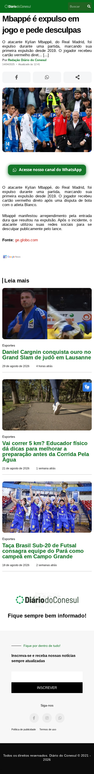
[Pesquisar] (89, 6)
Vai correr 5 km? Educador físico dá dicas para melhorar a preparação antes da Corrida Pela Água (45, 451)
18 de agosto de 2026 (15, 565)
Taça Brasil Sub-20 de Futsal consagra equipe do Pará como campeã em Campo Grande (43, 550)
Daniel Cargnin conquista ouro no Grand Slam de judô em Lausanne (46, 354)
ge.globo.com (26, 240)
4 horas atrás (44, 366)
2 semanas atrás (46, 565)
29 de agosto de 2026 (15, 366)
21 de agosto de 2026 (15, 468)
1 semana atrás (45, 468)
